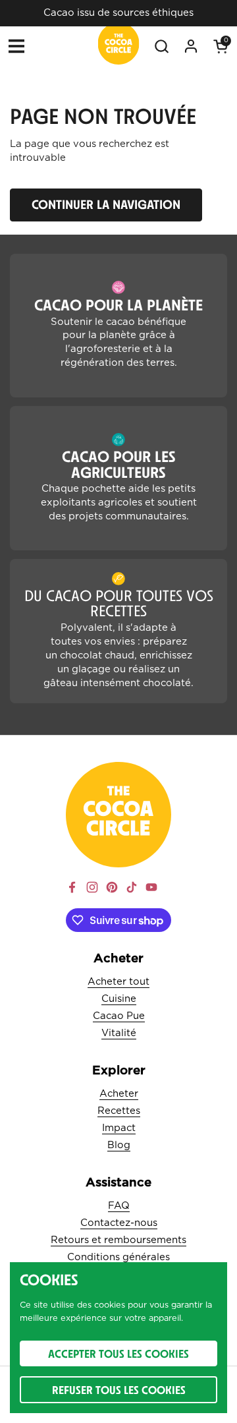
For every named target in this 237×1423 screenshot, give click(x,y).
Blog (118, 1145)
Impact (119, 1128)
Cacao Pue (119, 1016)
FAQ (119, 1206)
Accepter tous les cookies (118, 1353)
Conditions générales (118, 1257)
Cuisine (118, 999)
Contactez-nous (118, 1223)
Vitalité (118, 1033)
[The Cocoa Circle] (119, 45)
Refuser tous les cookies (119, 1390)
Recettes (118, 1111)
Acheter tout (118, 982)
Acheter (118, 1094)
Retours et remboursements (118, 1240)
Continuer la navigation (106, 204)
